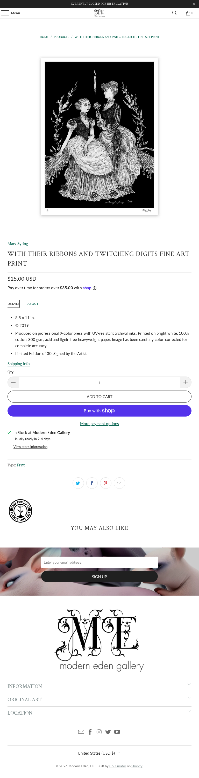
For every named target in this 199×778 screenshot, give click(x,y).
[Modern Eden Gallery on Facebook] (90, 732)
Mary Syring (18, 243)
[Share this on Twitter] (78, 483)
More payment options (99, 423)
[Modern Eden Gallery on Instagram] (99, 732)
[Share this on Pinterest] (105, 483)
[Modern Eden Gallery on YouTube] (117, 732)
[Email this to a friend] (119, 483)
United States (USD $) (96, 753)
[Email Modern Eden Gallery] (81, 732)
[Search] (175, 13)
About (32, 304)
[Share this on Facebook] (92, 483)
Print (21, 465)
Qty (10, 372)
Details (13, 304)
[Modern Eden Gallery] (99, 13)
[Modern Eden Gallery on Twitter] (108, 732)
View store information (30, 447)
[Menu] (2, 13)
